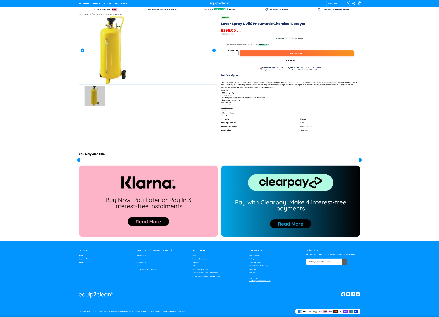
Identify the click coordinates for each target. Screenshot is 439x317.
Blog (117, 3)
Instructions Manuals (200, 269)
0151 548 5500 (254, 278)
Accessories (87, 14)
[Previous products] (78, 160)
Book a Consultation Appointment (148, 269)
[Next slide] (214, 50)
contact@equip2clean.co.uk (259, 281)
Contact (124, 3)
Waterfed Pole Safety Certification (205, 273)
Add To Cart (297, 53)
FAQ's (195, 266)
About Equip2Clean (143, 255)
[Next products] (360, 160)
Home (80, 14)
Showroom (108, 3)
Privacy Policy (141, 262)
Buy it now (290, 60)
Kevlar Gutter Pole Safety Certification (206, 276)
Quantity (231, 50)
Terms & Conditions (200, 259)
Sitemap (196, 262)
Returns (138, 266)
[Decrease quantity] (229, 53)
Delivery (139, 259)
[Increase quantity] (236, 53)
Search (81, 262)
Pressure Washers (85, 259)
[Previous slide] (82, 50)
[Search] (338, 3)
